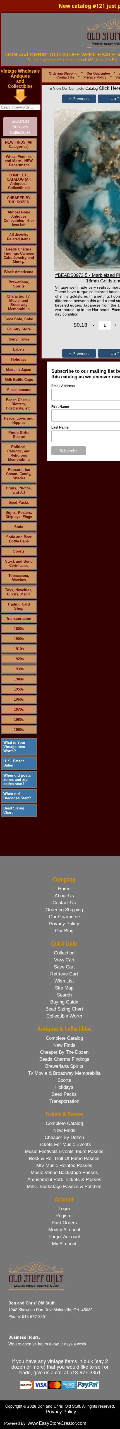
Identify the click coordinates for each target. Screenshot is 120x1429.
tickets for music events (64, 1144)
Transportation (18, 618)
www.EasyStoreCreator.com (57, 1423)
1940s (19, 679)
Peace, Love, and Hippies (18, 420)
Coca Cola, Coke (18, 319)
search (64, 995)
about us (64, 895)
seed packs (64, 1094)
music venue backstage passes (64, 1172)
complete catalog (64, 1038)
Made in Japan (18, 369)
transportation (64, 1101)
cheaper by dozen (64, 1137)
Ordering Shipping (63, 73)
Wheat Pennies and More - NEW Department (19, 161)
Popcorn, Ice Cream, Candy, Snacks (18, 474)
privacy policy (64, 923)
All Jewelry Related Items (18, 237)
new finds (64, 1045)
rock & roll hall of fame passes (64, 1158)
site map (64, 988)
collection (64, 953)
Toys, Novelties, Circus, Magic (18, 592)
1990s (19, 730)
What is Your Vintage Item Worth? (14, 746)
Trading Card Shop (19, 606)
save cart (64, 967)
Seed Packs (19, 502)
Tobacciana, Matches (18, 578)
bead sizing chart (64, 1009)
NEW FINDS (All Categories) (18, 144)
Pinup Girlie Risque (18, 435)
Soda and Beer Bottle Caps (19, 539)
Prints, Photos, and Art (19, 490)
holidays (64, 1087)
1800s (19, 629)
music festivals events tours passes (64, 1151)
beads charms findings (64, 1059)
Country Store (19, 329)
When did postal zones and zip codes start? (17, 779)
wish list (64, 981)
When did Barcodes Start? (17, 796)
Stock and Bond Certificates (19, 563)
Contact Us (65, 77)
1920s (19, 659)
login (64, 1208)
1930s (19, 669)
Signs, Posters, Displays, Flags (19, 514)
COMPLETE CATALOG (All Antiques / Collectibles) (19, 181)
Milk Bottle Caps (19, 380)
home (64, 888)
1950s (19, 689)
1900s (19, 639)
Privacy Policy (94, 77)
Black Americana (18, 272)
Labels (19, 349)
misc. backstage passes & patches (64, 1186)
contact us (64, 902)
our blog (64, 930)
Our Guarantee (98, 73)
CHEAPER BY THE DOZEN (19, 200)
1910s (19, 649)
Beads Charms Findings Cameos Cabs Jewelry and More (19, 255)
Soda (18, 527)
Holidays (18, 359)
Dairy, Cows (19, 339)
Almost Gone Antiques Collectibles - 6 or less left (19, 218)
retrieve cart (64, 974)
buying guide (64, 1002)
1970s (19, 709)
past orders (64, 1222)
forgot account (64, 1236)
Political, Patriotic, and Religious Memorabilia (18, 453)
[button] (79, 99)
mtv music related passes (64, 1165)
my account (64, 1243)
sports (64, 1080)
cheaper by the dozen (64, 1052)
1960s (19, 699)
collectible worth (64, 1016)
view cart (64, 960)
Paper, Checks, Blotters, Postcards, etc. (19, 404)
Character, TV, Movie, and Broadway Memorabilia (19, 302)
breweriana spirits (64, 1066)
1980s (19, 719)
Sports (19, 551)
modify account (64, 1229)
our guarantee (64, 916)
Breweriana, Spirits (19, 284)
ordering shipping (64, 909)
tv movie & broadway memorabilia (64, 1073)
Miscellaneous (18, 390)
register (64, 1215)
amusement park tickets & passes (64, 1179)
